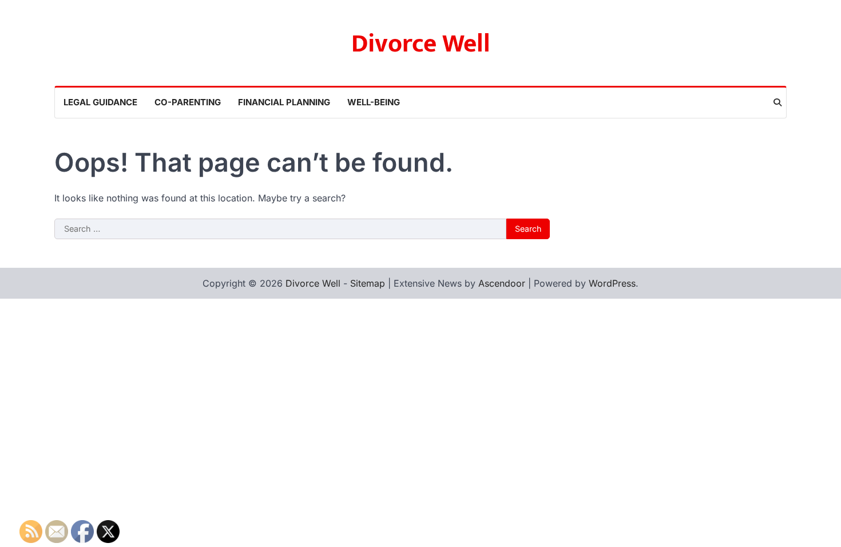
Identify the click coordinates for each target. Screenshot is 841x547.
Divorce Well (420, 43)
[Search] (777, 102)
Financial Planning (284, 102)
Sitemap (367, 283)
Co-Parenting (187, 102)
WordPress (612, 283)
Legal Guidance (100, 102)
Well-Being (373, 102)
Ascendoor (501, 283)
